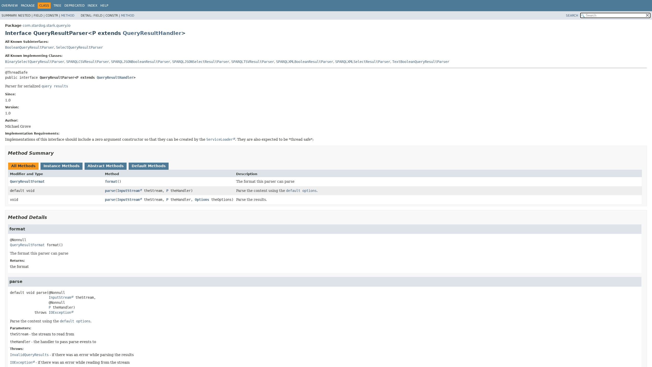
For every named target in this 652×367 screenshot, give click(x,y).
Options (202, 200)
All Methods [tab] (23, 166)
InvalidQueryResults (29, 355)
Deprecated (74, 5)
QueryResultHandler (152, 33)
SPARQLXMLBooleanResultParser (304, 62)
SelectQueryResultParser (79, 47)
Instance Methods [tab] (61, 166)
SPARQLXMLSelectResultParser (362, 62)
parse (110, 191)
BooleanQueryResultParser (29, 47)
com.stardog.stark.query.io (47, 25)
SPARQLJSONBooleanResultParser (140, 62)
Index (92, 5)
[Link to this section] (57, 153)
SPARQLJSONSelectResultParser (200, 62)
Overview (10, 5)
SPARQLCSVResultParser (87, 62)
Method (67, 15)
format (111, 181)
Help (104, 5)
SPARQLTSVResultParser (252, 62)
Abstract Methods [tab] (106, 166)
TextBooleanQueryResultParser (420, 62)
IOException (60, 312)
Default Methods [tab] (149, 166)
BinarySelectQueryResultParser (34, 62)
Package (28, 5)
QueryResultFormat (27, 181)
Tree (57, 5)
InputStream (128, 191)
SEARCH (572, 15)
